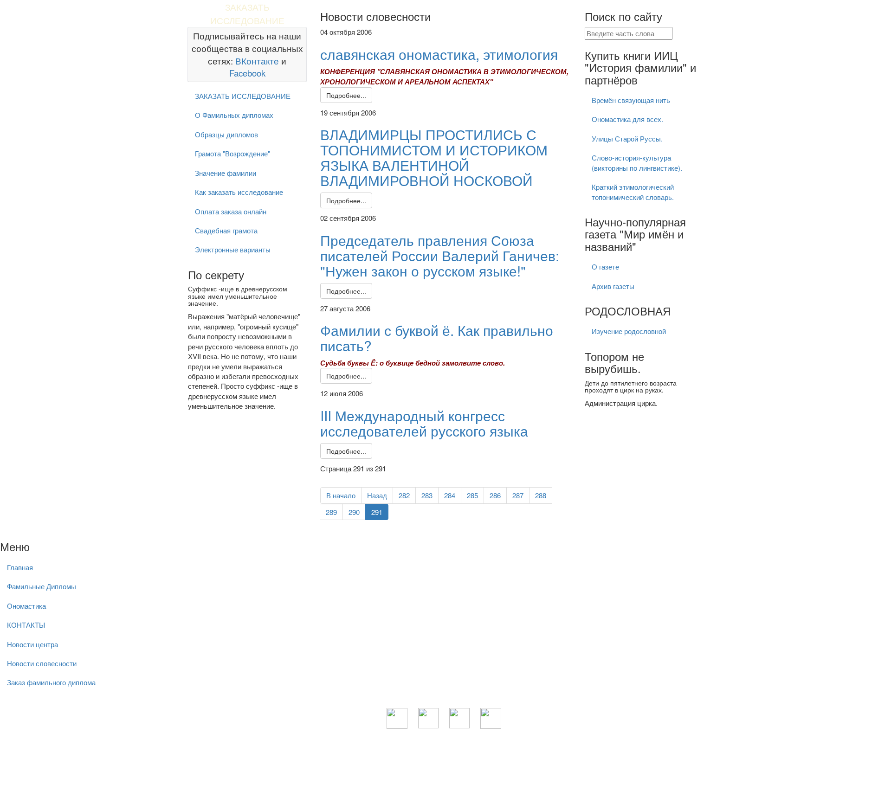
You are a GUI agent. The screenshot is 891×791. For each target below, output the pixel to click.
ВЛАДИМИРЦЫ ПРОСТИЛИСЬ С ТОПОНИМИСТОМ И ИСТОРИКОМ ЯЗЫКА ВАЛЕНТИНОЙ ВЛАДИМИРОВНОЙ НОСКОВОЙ (434, 157)
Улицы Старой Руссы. (627, 138)
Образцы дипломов (226, 134)
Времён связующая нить (631, 100)
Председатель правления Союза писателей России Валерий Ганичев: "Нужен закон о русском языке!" (439, 255)
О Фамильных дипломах (234, 115)
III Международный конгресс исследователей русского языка (424, 423)
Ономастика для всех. (627, 119)
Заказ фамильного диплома (51, 682)
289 (331, 512)
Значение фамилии (225, 173)
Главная (20, 567)
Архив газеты (613, 286)
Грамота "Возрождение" (232, 153)
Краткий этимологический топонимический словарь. (633, 191)
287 (517, 495)
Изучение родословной (629, 331)
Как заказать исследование (239, 192)
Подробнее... (346, 95)
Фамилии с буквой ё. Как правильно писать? (436, 337)
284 (449, 495)
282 (404, 495)
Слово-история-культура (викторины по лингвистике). (637, 162)
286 (495, 495)
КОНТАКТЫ (26, 625)
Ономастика (26, 606)
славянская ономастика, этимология (439, 54)
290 (354, 512)
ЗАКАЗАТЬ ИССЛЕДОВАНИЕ (243, 96)
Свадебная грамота (226, 230)
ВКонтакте (257, 61)
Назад (377, 495)
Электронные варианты (233, 249)
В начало (340, 495)
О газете (605, 266)
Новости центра (32, 644)
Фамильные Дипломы (41, 586)
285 (472, 495)
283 (427, 495)
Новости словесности (42, 663)
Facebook (247, 73)
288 (540, 495)
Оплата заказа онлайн (230, 211)
